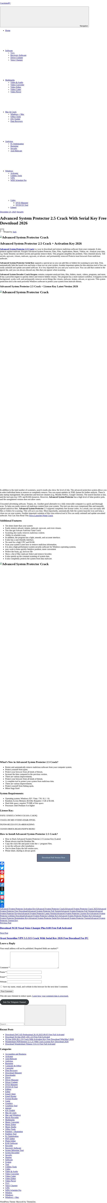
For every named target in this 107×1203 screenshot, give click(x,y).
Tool (7, 1164)
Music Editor (10, 1124)
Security (13, 148)
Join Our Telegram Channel (14, 1002)
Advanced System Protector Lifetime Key (41, 916)
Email (3, 977)
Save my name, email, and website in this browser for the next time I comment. (35, 987)
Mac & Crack (10, 112)
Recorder (9, 1146)
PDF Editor (10, 1138)
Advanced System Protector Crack (50, 909)
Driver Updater (16, 58)
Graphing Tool (11, 1106)
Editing (13, 207)
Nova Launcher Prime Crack (41, 515)
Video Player (15, 92)
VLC (12, 53)
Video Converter (17, 85)
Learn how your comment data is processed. (50, 996)
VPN (12, 178)
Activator (14, 173)
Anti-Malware (16, 151)
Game (7, 1101)
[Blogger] (53, 876)
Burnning (14, 146)
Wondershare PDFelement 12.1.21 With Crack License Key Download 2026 (37, 1042)
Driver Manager (11, 1080)
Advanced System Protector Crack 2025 (81, 909)
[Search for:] (12, 1024)
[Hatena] (53, 893)
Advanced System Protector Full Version (77, 911)
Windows (9, 171)
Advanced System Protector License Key (73, 913)
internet (8, 1108)
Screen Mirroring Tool (14, 1150)
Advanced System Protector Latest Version (38, 913)
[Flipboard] (53, 880)
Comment (5, 967)
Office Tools (15, 116)
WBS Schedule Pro (18, 180)
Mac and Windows (13, 1115)
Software (9, 50)
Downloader (10, 1075)
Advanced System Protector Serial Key (44, 918)
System (8, 1162)
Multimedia (10, 80)
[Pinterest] (53, 872)
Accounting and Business (15, 1054)
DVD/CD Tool (22, 205)
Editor (7, 1092)
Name (3, 972)
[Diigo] (53, 885)
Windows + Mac (17, 114)
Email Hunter (10, 1096)
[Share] (53, 905)
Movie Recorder (12, 1117)
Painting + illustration (14, 1131)
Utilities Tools (16, 175)
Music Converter (12, 1122)
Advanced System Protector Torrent (75, 918)
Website (3, 982)
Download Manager (13, 1073)
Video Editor (15, 87)
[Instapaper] (53, 889)
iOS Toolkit (15, 119)
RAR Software (11, 1143)
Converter (9, 1068)
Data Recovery (16, 121)
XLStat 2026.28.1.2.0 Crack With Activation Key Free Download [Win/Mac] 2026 (39, 1039)
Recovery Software (18, 55)
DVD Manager (22, 203)
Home (7, 30)
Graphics (9, 1103)
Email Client (10, 1094)
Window (8, 1193)
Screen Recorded (12, 1153)
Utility (13, 200)
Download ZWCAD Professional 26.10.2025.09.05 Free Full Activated (34, 1034)
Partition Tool (10, 1134)
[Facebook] (53, 864)
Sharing (8, 1157)
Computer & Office (13, 1066)
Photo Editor (10, 1141)
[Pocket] (53, 897)
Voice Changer (16, 60)
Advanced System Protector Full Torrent (44, 911)
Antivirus (9, 141)
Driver (8, 1077)
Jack (14, 232)
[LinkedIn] (53, 901)
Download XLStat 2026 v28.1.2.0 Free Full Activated (27, 1037)
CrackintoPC (5, 3)
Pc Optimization (17, 144)
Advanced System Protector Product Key (76, 916)
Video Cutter (15, 89)
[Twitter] (53, 868)
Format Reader (11, 1099)
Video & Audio (16, 82)
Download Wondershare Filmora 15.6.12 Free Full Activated (30, 1044)
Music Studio (10, 1127)
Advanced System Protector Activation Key (18, 909)
